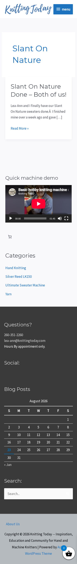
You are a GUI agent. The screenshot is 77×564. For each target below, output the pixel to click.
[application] (38, 203)
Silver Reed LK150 (18, 276)
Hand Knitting (15, 268)
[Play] (11, 218)
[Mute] (60, 218)
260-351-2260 (13, 335)
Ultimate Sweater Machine (25, 285)
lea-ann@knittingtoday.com (24, 340)
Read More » (20, 128)
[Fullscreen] (66, 218)
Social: (12, 363)
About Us (13, 524)
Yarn (8, 294)
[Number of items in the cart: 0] (9, 236)
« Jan (7, 464)
